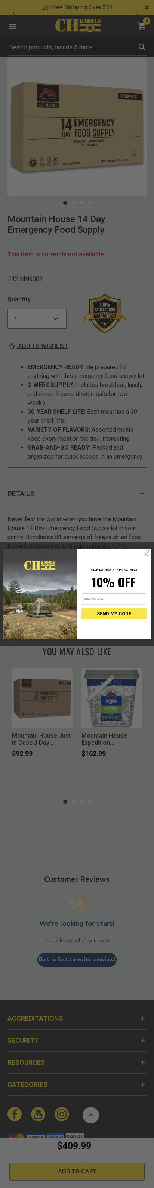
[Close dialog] (147, 552)
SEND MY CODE (114, 613)
